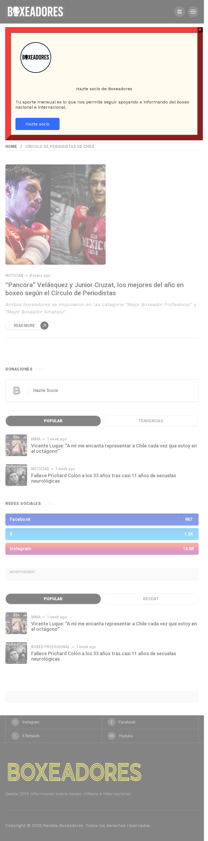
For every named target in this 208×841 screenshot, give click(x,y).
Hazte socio (37, 123)
